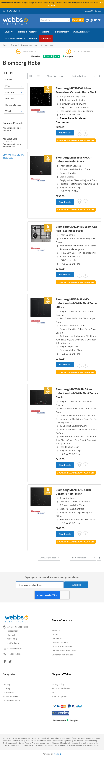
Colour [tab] (8, 79)
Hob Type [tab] (9, 98)
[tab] (14, 73)
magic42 (57, 754)
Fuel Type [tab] (9, 92)
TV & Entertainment (11, 700)
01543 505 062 (13, 654)
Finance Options (59, 696)
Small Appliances (10, 696)
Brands (14, 45)
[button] (79, 133)
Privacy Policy (58, 684)
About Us (89, 11)
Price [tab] (7, 86)
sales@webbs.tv (14, 648)
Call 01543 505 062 (11, 11)
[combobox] (55, 20)
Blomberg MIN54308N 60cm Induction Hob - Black (74, 159)
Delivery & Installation (62, 646)
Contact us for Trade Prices (64, 650)
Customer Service (60, 642)
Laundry (6, 684)
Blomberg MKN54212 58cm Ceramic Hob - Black (73, 492)
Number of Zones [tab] (13, 105)
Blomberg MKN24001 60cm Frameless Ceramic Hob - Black (76, 90)
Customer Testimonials (62, 654)
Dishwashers (8, 692)
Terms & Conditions (61, 688)
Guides (98, 11)
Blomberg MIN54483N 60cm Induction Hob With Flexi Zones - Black (77, 303)
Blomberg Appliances (29, 45)
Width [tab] (8, 111)
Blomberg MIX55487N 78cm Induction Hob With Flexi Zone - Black (77, 393)
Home (5, 45)
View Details (65, 132)
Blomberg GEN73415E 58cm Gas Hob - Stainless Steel (76, 228)
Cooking (6, 688)
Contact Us (57, 638)
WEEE (54, 692)
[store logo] (15, 21)
